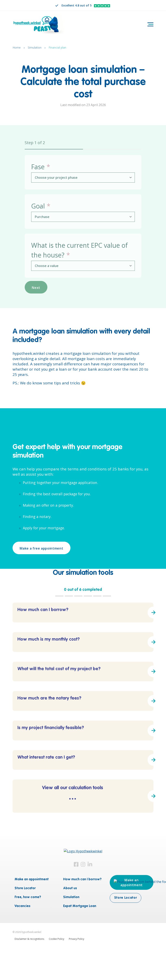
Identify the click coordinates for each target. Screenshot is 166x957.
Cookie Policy (56, 939)
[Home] (39, 25)
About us (70, 888)
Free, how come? (28, 897)
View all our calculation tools (72, 795)
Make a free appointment (41, 548)
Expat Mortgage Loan (79, 906)
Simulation (35, 47)
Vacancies (22, 906)
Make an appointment (32, 879)
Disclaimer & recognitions (29, 939)
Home (17, 47)
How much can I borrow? (82, 879)
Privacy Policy (76, 939)
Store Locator (25, 888)
